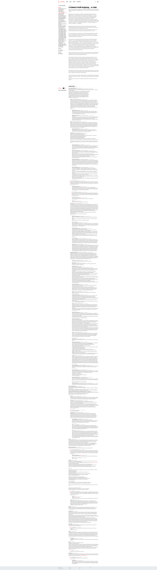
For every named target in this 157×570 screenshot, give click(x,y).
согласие (70, 567)
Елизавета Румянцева (75, 222)
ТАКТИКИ (74, 1)
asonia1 (71, 99)
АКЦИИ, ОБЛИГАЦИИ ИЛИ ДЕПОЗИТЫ (62, 21)
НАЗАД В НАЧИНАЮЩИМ (62, 5)
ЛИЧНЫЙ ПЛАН (79, 1)
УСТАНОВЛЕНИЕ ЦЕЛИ (61, 9)
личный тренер (60, 567)
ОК (72, 192)
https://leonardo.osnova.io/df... (83, 555)
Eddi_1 (73, 424)
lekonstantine (72, 400)
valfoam (73, 355)
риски (90, 567)
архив (80, 567)
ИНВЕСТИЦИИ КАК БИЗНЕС (61, 18)
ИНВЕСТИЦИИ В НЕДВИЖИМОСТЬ (62, 17)
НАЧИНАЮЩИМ (63, 1)
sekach (69, 531)
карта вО (70, 568)
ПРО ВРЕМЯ (59, 24)
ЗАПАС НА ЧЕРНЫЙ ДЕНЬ (61, 11)
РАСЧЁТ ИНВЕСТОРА (60, 14)
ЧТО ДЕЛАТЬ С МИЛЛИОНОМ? (62, 26)
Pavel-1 (71, 121)
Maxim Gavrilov (72, 203)
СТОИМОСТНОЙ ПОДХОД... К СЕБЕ (62, 12)
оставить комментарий (62, 90)
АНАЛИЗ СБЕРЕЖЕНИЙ (61, 13)
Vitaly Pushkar (74, 527)
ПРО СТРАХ (59, 22)
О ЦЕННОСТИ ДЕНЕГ (60, 19)
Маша (73, 457)
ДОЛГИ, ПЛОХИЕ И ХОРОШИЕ (61, 16)
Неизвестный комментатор (77, 99)
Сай (72, 430)
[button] (76, 86)
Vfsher (69, 541)
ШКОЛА (70, 1)
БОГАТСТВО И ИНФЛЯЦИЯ (61, 20)
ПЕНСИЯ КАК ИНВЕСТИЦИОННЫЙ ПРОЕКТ (62, 23)
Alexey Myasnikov (72, 412)
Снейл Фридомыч (72, 538)
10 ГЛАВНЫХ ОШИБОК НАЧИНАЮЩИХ (62, 15)
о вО (79, 568)
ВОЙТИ (98, 1)
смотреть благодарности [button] (74, 179)
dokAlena (71, 396)
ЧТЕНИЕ (67, 1)
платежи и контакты (60, 568)
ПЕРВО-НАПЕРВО (60, 10)
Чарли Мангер (74, 560)
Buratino (70, 506)
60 (63, 88)
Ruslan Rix (70, 460)
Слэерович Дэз (71, 511)
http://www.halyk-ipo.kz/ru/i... (94, 462)
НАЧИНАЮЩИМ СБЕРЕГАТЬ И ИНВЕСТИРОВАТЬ (62, 8)
